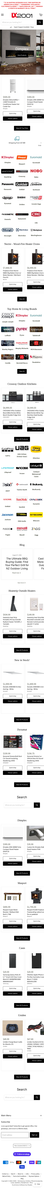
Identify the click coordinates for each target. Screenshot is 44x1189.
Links (27, 1174)
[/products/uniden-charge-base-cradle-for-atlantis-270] (12, 1028)
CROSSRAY (6, 417)
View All (22, 299)
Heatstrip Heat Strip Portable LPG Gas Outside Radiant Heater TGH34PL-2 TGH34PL (12, 620)
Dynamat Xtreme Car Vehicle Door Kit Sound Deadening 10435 (35, 758)
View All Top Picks (22, 128)
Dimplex (5, 109)
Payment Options (34, 1176)
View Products (28, 58)
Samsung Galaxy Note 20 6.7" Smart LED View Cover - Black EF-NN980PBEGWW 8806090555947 (12, 978)
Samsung (5, 984)
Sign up (34, 1135)
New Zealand (21, 1146)
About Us (20, 1174)
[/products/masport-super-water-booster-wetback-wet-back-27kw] (12, 895)
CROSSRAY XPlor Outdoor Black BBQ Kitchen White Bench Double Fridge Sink (12, 412)
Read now (16, 573)
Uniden (5, 1046)
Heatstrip (5, 626)
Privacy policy (35, 1174)
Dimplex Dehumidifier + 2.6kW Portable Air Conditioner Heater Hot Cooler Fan (11, 103)
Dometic (5, 691)
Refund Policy (6, 1176)
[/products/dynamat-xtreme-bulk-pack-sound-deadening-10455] (12, 742)
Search (13, 1174)
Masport (5, 916)
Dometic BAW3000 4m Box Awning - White (12, 688)
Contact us (5, 1174)
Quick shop (12, 113)
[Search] (40, 22)
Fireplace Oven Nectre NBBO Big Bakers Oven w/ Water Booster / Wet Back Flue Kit (12, 274)
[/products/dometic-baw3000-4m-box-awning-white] (12, 672)
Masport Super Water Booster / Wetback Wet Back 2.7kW (11, 912)
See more (21, 583)
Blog (22, 1179)
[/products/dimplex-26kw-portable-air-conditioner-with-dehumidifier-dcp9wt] (12, 85)
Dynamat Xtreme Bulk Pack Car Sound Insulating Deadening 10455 (12, 758)
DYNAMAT (6, 763)
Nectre (5, 279)
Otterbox (29, 984)
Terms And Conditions (19, 1176)
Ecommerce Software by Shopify (22, 1185)
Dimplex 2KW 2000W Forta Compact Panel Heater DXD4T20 (12, 849)
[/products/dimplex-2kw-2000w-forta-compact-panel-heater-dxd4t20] (12, 833)
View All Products (22, 439)
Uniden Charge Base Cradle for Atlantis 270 (12, 1043)
